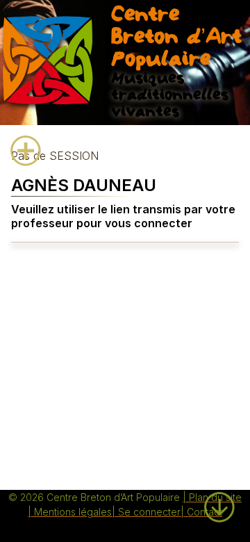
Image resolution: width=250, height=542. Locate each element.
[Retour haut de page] (219, 484)
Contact (204, 512)
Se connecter (149, 512)
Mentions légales (73, 512)
